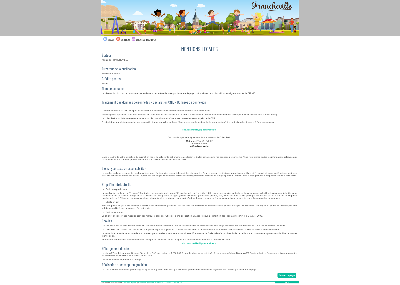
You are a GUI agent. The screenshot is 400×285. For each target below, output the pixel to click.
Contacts (168, 282)
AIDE (287, 282)
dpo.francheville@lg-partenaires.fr (199, 129)
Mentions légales (130, 282)
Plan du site (178, 282)
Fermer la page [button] (287, 275)
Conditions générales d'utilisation (150, 282)
